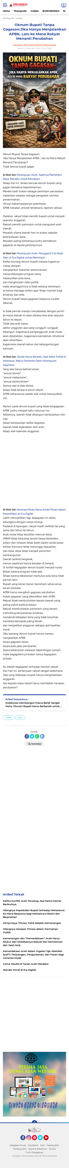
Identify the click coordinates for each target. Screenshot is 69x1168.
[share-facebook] (27, 736)
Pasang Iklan (53, 1145)
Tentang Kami (20, 1149)
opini (20, 717)
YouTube (48, 1141)
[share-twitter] (32, 736)
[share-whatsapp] (37, 736)
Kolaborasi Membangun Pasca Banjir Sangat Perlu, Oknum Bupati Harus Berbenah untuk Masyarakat (32, 704)
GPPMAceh (8, 18)
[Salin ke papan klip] (42, 736)
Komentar (36, 744)
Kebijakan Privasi (18, 1145)
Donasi (52, 1149)
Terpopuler (20, 11)
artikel (9, 717)
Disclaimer (33, 1145)
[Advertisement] (34, 468)
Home (6, 11)
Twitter (42, 1141)
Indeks (35, 11)
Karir (42, 1145)
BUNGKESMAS (51, 11)
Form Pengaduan (34, 1152)
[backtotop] (34, 1123)
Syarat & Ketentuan (38, 1149)
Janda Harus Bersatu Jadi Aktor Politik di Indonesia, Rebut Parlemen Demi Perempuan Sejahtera (34, 361)
